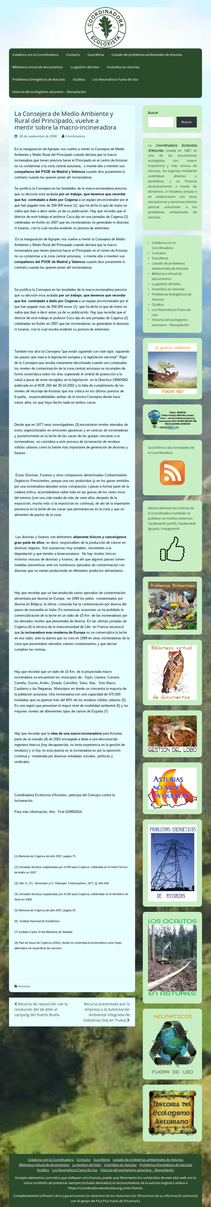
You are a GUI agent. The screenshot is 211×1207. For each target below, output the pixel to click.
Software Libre (50, 1195)
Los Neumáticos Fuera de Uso (115, 79)
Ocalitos (79, 79)
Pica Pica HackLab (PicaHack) (118, 1200)
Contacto (73, 54)
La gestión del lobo (85, 67)
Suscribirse (95, 54)
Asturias (24, 986)
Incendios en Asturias (123, 67)
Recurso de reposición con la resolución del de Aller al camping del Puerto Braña (41, 1009)
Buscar (153, 112)
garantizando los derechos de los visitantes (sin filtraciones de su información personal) (131, 1195)
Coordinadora (75, 136)
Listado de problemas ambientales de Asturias (147, 54)
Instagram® (170, 528)
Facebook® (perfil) (162, 523)
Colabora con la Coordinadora (35, 54)
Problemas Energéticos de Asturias (38, 79)
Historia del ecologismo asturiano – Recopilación (49, 91)
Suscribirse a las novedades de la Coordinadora (171, 450)
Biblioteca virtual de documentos (37, 67)
